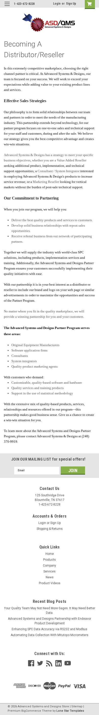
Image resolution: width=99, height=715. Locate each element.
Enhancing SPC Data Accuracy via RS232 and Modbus (49, 629)
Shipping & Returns (50, 529)
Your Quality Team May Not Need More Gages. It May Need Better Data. (49, 610)
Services (49, 571)
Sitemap (76, 706)
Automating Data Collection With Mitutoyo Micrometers (49, 635)
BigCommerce (31, 710)
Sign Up (71, 3)
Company (49, 565)
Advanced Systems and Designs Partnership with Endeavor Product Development (49, 621)
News (50, 577)
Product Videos (49, 583)
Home (49, 554)
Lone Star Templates (70, 710)
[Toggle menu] (7, 7)
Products (49, 559)
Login (56, 3)
